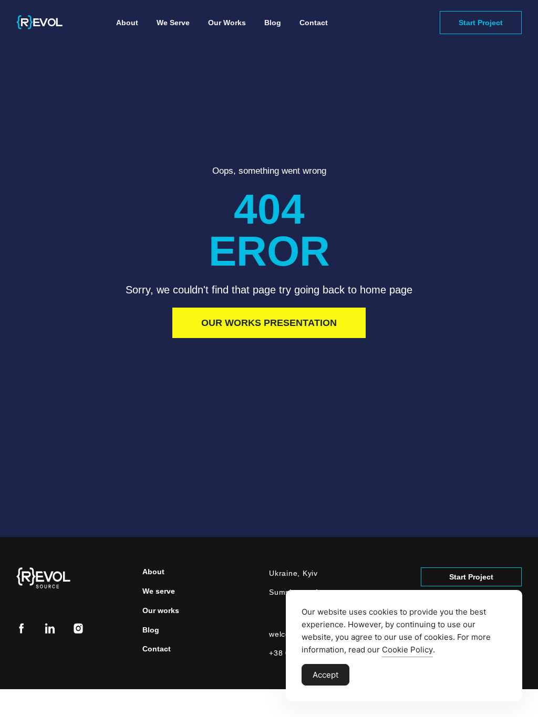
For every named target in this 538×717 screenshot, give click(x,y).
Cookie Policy (407, 650)
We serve (173, 22)
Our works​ (227, 22)
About (127, 22)
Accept (325, 675)
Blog (272, 22)
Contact (313, 22)
